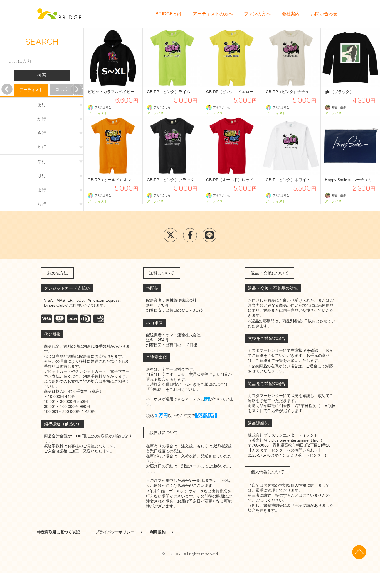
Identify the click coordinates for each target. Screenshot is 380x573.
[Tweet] (170, 235)
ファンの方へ (257, 13)
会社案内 (291, 13)
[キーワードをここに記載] (59, 13)
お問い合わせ (324, 13)
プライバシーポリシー (114, 532)
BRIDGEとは (169, 13)
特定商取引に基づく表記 (58, 532)
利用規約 (158, 532)
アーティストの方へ (213, 13)
